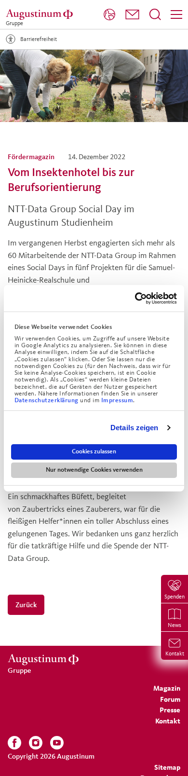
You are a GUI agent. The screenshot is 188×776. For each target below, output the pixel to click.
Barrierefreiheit (38, 38)
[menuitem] (109, 14)
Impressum (117, 400)
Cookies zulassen (94, 451)
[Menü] (176, 14)
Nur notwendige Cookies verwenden (94, 470)
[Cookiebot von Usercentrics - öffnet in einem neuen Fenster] (135, 298)
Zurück (26, 604)
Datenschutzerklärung (47, 400)
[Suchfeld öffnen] (155, 14)
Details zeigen (134, 427)
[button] (132, 14)
